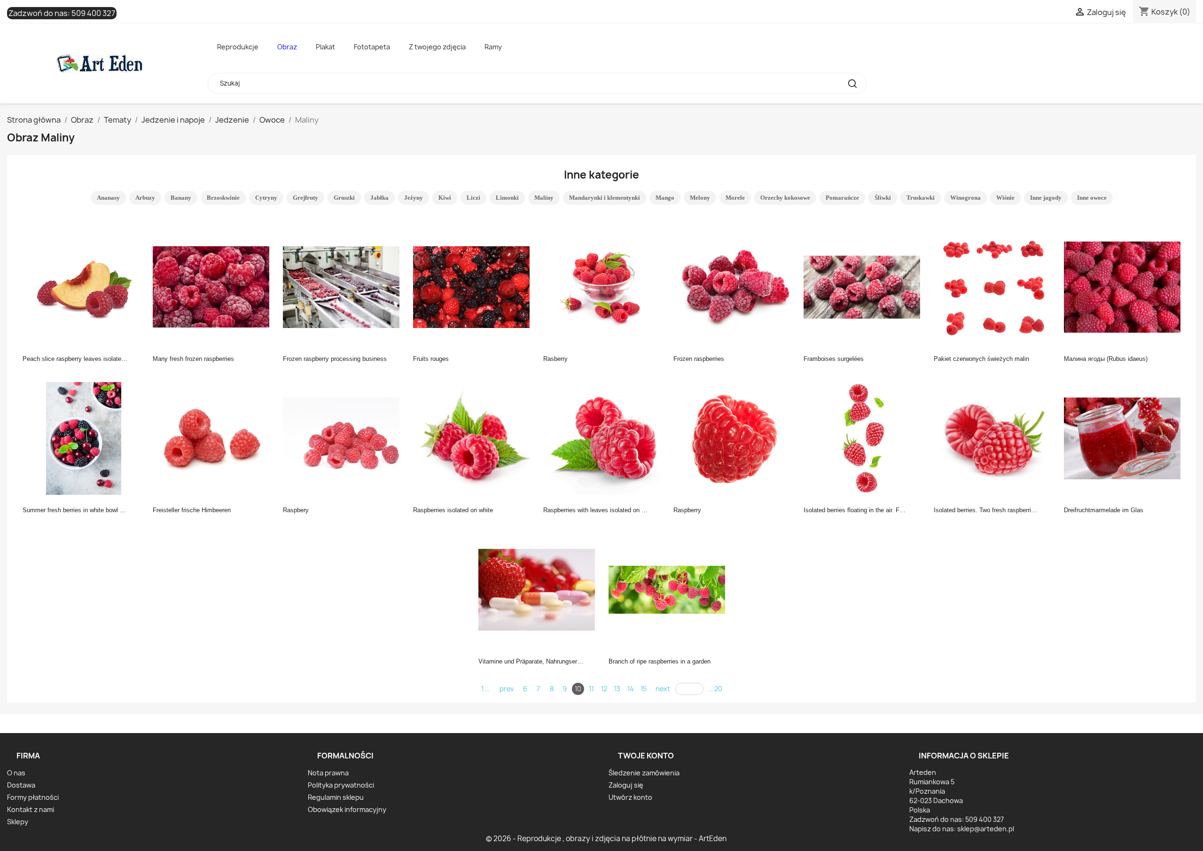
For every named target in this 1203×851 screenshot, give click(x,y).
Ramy (493, 46)
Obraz (287, 46)
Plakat (325, 46)
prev (507, 688)
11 (591, 688)
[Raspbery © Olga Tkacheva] (344, 437)
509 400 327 (93, 13)
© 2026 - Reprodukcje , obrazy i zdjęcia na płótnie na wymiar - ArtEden (606, 838)
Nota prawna (328, 772)
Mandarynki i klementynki (604, 197)
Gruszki (344, 197)
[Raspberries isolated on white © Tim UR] (474, 437)
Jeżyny (413, 197)
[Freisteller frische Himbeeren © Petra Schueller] (214, 437)
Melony (700, 197)
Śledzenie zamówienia (644, 772)
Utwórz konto (630, 797)
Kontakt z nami (30, 809)
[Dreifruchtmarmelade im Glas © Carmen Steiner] (1125, 437)
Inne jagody (1046, 197)
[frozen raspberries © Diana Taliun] (734, 286)
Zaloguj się (626, 785)
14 (630, 688)
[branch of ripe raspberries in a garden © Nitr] (670, 589)
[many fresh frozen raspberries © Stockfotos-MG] (214, 286)
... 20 (715, 688)
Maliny (544, 197)
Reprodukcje (237, 46)
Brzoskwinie (223, 197)
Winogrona (965, 197)
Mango (665, 197)
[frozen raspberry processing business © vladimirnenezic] (344, 286)
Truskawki (920, 197)
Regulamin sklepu (336, 797)
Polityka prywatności (341, 785)
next (663, 688)
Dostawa (21, 785)
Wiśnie (1005, 197)
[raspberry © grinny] (734, 437)
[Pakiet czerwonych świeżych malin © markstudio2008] (995, 286)
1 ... (485, 688)
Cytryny (266, 197)
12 (604, 688)
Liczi (473, 197)
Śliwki (883, 197)
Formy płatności (33, 797)
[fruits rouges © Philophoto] (474, 286)
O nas (16, 772)
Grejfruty (305, 197)
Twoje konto (646, 755)
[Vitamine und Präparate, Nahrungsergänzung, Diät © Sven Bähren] (539, 589)
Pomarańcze (842, 197)
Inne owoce (1092, 197)
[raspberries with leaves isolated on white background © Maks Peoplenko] (604, 437)
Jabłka (379, 197)
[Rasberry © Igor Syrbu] (604, 286)
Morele (735, 197)
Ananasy (108, 197)
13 (617, 688)
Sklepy (17, 821)
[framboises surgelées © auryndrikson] (865, 286)
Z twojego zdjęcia (437, 46)
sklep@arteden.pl (985, 828)
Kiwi (444, 197)
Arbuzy (145, 197)
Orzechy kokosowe (785, 197)
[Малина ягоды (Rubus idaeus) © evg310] (1125, 286)
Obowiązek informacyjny (347, 809)
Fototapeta (372, 46)
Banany (181, 197)
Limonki (507, 197)
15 (644, 688)
